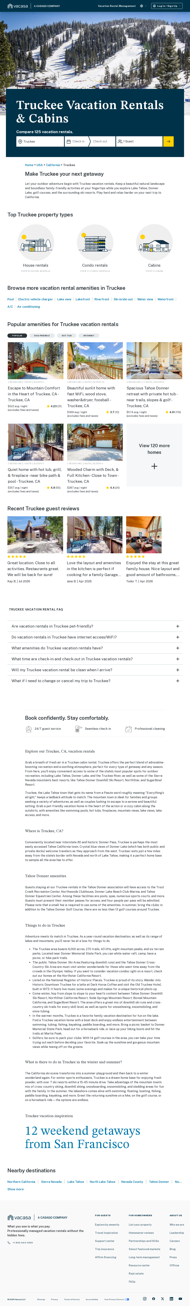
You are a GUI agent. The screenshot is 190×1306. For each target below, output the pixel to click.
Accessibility (92, 1299)
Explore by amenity (107, 1224)
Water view (145, 299)
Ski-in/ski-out (123, 299)
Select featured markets (144, 1249)
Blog (173, 1249)
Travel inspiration (106, 1232)
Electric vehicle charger (35, 299)
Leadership (177, 1232)
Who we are (177, 1224)
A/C (10, 306)
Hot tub (67, 335)
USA (40, 165)
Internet (88, 335)
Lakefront (83, 299)
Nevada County (132, 1182)
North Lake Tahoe (102, 1182)
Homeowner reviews (141, 1232)
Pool (10, 299)
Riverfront (101, 299)
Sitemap (41, 1299)
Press (173, 1257)
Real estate (136, 1273)
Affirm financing (105, 1257)
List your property (140, 1224)
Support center (104, 1241)
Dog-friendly (42, 335)
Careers (175, 1241)
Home (29, 165)
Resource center (139, 1265)
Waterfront (166, 299)
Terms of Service (72, 1299)
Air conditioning (28, 306)
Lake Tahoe (76, 1182)
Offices (174, 1265)
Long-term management (144, 1257)
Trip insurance (104, 1249)
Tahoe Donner (159, 1182)
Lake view (64, 299)
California (53, 165)
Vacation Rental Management (117, 6)
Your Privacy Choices (114, 1299)
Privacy (54, 1299)
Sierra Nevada (51, 1182)
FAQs (132, 1281)
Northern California (21, 1182)
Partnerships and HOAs (144, 1241)
